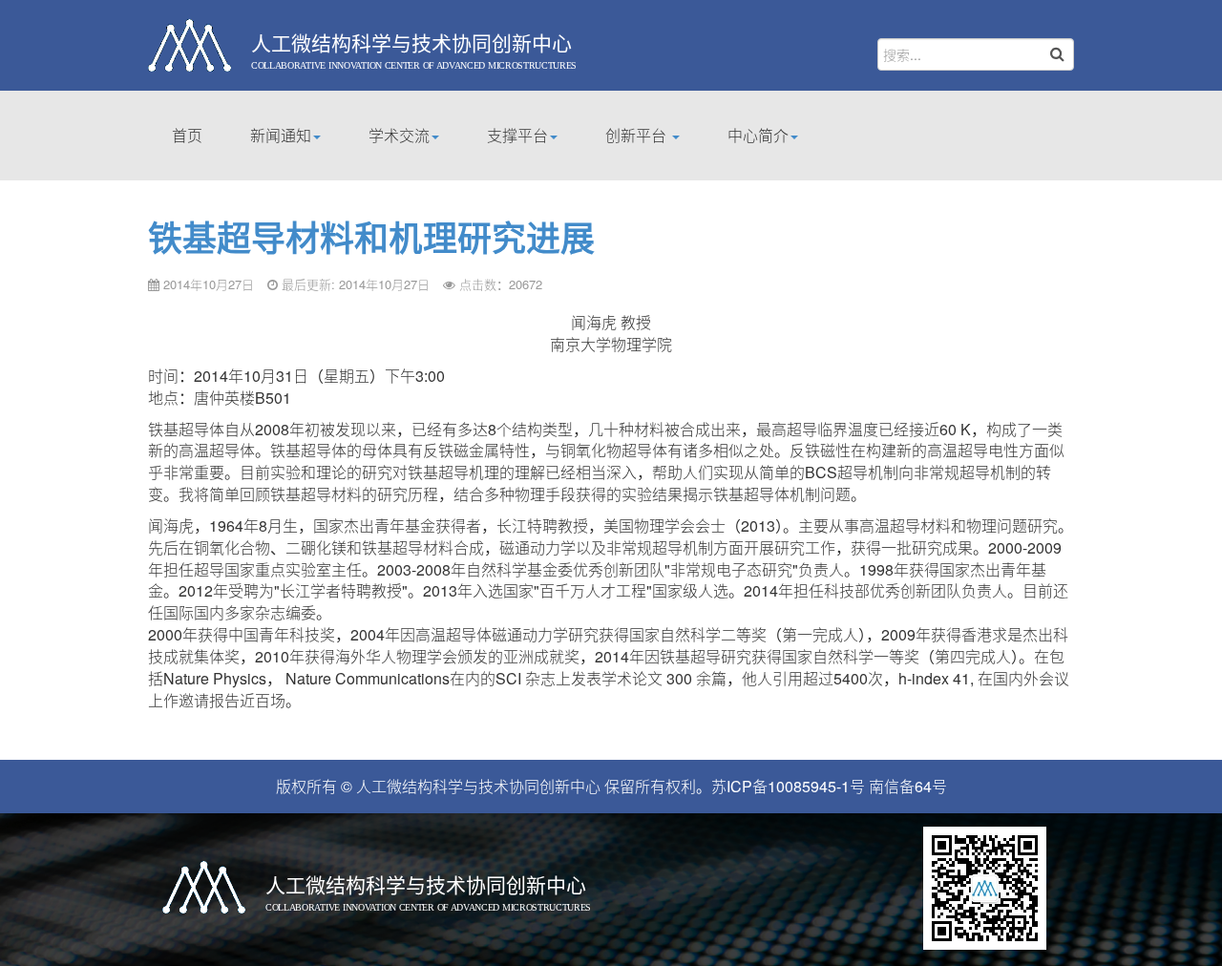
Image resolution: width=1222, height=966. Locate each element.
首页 (187, 135)
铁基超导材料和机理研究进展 (371, 237)
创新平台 (637, 135)
